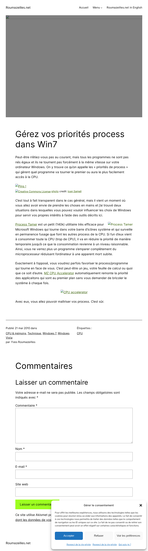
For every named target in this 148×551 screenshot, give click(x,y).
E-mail (21, 466)
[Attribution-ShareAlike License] (33, 191)
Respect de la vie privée (79, 544)
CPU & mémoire (16, 333)
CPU (80, 333)
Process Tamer (26, 224)
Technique (34, 333)
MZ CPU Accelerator (59, 273)
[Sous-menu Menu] (101, 7)
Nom (20, 449)
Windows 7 (49, 333)
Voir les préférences (128, 535)
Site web (21, 484)
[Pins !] (20, 186)
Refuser (98, 535)
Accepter (69, 535)
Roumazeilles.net (18, 7)
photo (55, 191)
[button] (141, 505)
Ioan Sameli (74, 191)
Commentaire (26, 405)
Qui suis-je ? (125, 544)
